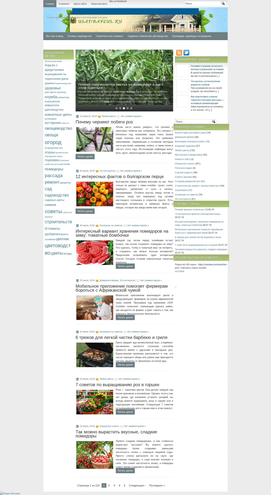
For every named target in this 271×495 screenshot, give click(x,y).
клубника (61, 92)
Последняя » (157, 485)
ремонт (52, 182)
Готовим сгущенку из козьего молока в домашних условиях (207, 67)
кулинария (50, 118)
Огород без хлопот (109, 426)
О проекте (64, 4)
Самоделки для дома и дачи (62, 44)
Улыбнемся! (181, 190)
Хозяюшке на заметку (111, 225)
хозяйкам (50, 239)
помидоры (54, 168)
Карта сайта (80, 4)
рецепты (65, 182)
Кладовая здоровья (185, 145)
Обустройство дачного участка (141, 44)
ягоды (68, 253)
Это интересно (107, 171)
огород (53, 142)
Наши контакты (99, 4)
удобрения (52, 233)
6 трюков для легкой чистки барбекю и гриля (121, 337)
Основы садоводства (79, 36)
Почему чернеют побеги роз (104, 121)
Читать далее (85, 156)
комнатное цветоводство (54, 107)
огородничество (53, 147)
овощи (51, 134)
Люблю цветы (109, 116)
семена (50, 204)
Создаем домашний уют (187, 181)
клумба (51, 96)
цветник (62, 238)
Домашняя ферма (109, 280)
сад (48, 188)
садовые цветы (54, 200)
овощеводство (58, 128)
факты (64, 234)
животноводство (63, 83)
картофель (50, 92)
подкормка (52, 160)
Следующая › (137, 485)
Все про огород (54, 36)
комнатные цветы (58, 114)
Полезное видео (183, 167)
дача (64, 78)
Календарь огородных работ (190, 141)
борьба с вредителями (54, 67)
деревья (50, 83)
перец (59, 156)
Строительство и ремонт (109, 36)
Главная (50, 4)
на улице (179, 270)
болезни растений (53, 61)
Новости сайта (182, 159)
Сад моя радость (184, 172)
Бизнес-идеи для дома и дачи (190, 132)
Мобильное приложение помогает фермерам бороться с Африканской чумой (122, 288)
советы (53, 211)
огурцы (50, 152)
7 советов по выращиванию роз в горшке (117, 384)
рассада (54, 175)
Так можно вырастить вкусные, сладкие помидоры (116, 433)
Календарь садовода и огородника (191, 36)
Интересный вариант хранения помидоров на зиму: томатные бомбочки (122, 233)
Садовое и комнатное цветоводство (148, 36)
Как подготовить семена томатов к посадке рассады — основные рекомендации (207, 100)
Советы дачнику (183, 176)
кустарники (53, 122)
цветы (57, 253)
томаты (54, 228)
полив (66, 164)
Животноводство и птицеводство (101, 44)
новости (65, 123)
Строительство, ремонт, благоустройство (196, 185)
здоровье (53, 87)
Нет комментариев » (131, 116)
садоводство (57, 195)
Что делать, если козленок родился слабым (205, 83)
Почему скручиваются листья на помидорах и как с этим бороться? (120, 86)
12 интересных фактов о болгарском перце (120, 176)
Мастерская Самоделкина (188, 154)
